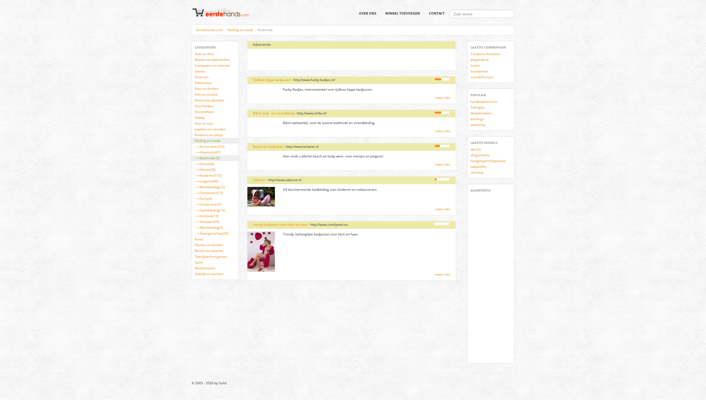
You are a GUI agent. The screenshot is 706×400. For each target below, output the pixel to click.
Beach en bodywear (268, 146)
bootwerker (479, 71)
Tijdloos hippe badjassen (272, 79)
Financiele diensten (209, 100)
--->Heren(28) (205, 169)
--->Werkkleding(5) (209, 227)
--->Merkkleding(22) (210, 187)
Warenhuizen (205, 268)
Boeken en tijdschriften (212, 59)
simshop (476, 172)
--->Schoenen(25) (208, 204)
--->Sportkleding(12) (210, 210)
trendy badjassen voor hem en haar (280, 224)
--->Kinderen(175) (208, 175)
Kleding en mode (240, 30)
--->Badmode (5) (207, 158)
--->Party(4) (203, 198)
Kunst (199, 239)
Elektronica (203, 82)
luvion (475, 65)
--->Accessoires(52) (209, 146)
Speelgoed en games (211, 256)
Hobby (200, 117)
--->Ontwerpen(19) (209, 192)
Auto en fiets (204, 54)
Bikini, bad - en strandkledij (273, 113)
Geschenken (204, 106)
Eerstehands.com (209, 30)
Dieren (200, 71)
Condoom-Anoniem (485, 54)
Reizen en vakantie (209, 250)
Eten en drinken (207, 88)
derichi (475, 149)
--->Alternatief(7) (207, 152)
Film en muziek (206, 94)
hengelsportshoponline (488, 161)
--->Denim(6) (204, 164)
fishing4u (477, 107)
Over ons (367, 13)
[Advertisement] (315, 60)
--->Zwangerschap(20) (212, 233)
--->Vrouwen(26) (207, 221)
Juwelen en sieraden (210, 129)
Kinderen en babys (209, 135)
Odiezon (259, 180)
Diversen (201, 77)
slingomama (480, 155)
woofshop (477, 124)
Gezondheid (204, 111)
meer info (442, 97)
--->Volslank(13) (207, 216)
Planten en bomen (209, 245)
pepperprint (479, 59)
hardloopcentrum (483, 101)
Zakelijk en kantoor (209, 274)
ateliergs (477, 119)
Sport (199, 262)
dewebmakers (481, 113)
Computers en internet (212, 65)
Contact (437, 13)
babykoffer (478, 166)
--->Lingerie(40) (206, 181)
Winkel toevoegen (402, 13)
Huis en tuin (204, 123)
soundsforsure (481, 77)
